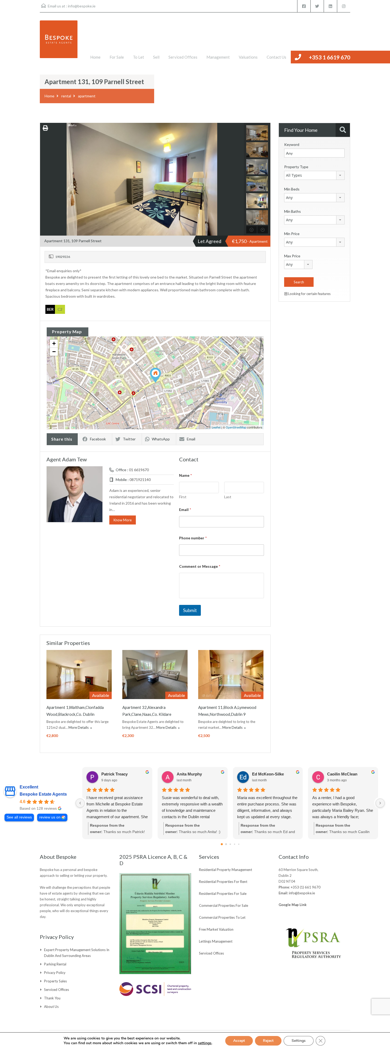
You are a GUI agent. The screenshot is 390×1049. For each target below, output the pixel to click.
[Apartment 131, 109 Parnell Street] (155, 375)
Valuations (248, 57)
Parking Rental (55, 964)
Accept (239, 1040)
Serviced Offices (182, 57)
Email (191, 439)
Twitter (129, 439)
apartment (87, 96)
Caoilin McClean (342, 774)
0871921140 (140, 479)
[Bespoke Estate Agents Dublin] (58, 41)
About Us (51, 1006)
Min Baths (292, 211)
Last (227, 497)
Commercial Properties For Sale (223, 905)
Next (239, 179)
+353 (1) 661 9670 (305, 887)
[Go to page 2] (230, 844)
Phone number (193, 538)
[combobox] (314, 175)
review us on (49, 817)
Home (95, 57)
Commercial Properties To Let (222, 917)
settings (204, 1043)
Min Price (292, 233)
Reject (268, 1040)
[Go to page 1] (226, 844)
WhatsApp (161, 439)
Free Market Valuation (216, 929)
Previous (44, 179)
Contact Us (276, 57)
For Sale (117, 57)
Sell (156, 57)
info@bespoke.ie (82, 6)
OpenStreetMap (236, 427)
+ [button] (54, 343)
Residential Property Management (225, 870)
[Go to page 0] (222, 844)
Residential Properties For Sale (222, 893)
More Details (78, 727)
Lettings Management (215, 941)
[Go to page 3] (234, 844)
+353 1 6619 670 (329, 57)
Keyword (291, 144)
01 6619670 (139, 469)
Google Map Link (292, 905)
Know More (123, 520)
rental (66, 96)
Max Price (292, 256)
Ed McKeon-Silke (268, 774)
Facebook (98, 439)
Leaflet (216, 427)
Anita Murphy (189, 774)
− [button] (54, 351)
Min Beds (292, 189)
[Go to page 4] (238, 844)
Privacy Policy (55, 972)
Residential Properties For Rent (223, 881)
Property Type (296, 166)
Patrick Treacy (114, 774)
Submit (190, 610)
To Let (138, 57)
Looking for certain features (309, 294)
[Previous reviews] (80, 803)
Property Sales (55, 981)
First (183, 497)
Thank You (52, 998)
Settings (299, 1040)
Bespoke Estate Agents (43, 794)
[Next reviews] (380, 803)
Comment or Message (199, 566)
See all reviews (19, 817)
